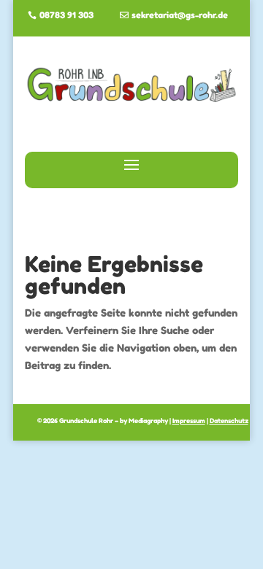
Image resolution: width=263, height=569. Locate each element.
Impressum (188, 421)
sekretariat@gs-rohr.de (180, 14)
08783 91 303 (66, 14)
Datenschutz (229, 421)
